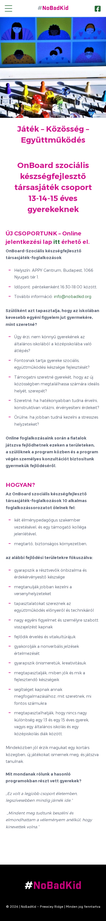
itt (56, 241)
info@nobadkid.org (72, 296)
